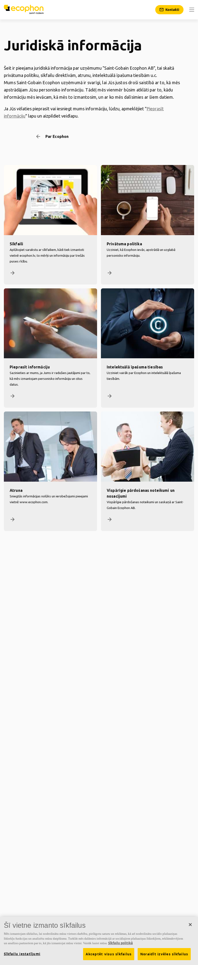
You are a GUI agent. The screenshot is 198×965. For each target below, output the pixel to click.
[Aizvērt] (190, 924)
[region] (99, 941)
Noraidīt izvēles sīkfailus (164, 954)
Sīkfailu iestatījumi (22, 954)
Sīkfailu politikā (120, 943)
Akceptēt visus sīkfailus (109, 954)
